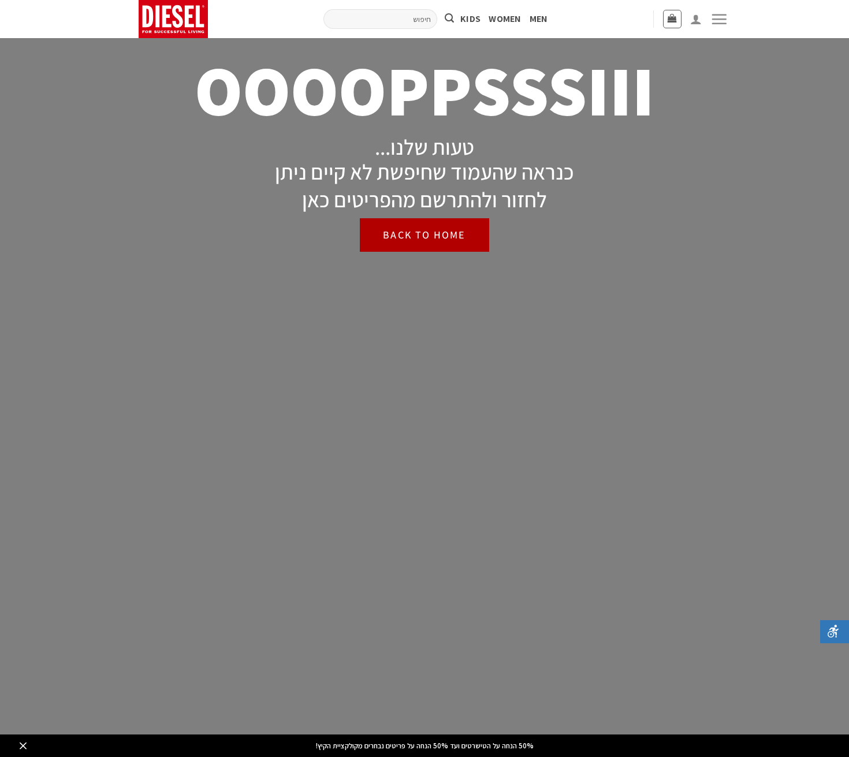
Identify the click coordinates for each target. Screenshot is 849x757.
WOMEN (505, 19)
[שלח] (449, 19)
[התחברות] (696, 19)
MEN (539, 19)
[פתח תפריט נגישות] (834, 631)
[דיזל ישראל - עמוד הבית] (177, 19)
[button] (719, 19)
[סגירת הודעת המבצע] (23, 745)
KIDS (470, 19)
